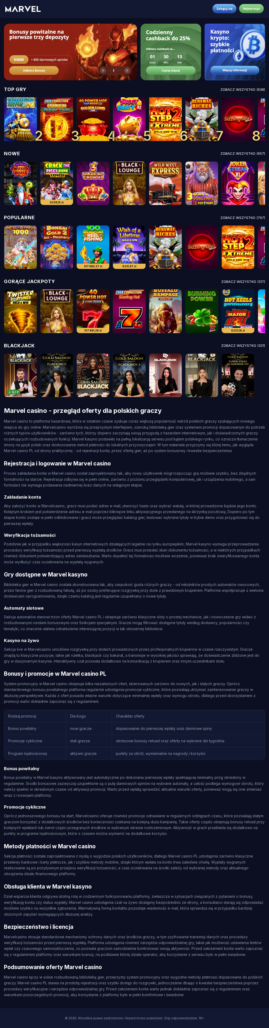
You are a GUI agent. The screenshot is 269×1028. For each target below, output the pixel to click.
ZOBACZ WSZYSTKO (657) (242, 153)
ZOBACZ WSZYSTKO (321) (243, 345)
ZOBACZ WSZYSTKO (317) (243, 281)
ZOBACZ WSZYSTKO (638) (242, 89)
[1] (20, 119)
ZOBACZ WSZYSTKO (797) (242, 217)
